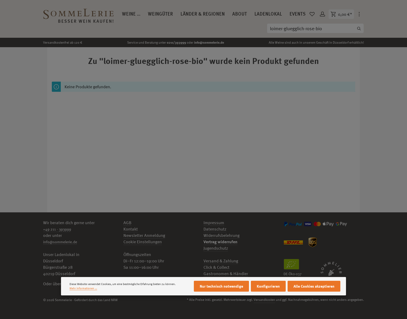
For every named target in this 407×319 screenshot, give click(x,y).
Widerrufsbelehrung (222, 235)
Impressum (214, 222)
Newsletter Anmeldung (144, 235)
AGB (127, 222)
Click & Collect (216, 267)
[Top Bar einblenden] (359, 14)
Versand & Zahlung (221, 260)
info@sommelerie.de (209, 42)
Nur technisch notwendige (221, 286)
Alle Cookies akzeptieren (313, 286)
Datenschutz (215, 229)
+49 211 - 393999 (57, 229)
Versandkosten (264, 300)
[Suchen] (359, 28)
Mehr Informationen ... (83, 288)
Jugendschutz (216, 248)
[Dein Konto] (322, 14)
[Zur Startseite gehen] (78, 14)
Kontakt (130, 229)
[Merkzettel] (312, 14)
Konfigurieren (268, 286)
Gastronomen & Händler (226, 273)
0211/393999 (176, 42)
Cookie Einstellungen (142, 241)
